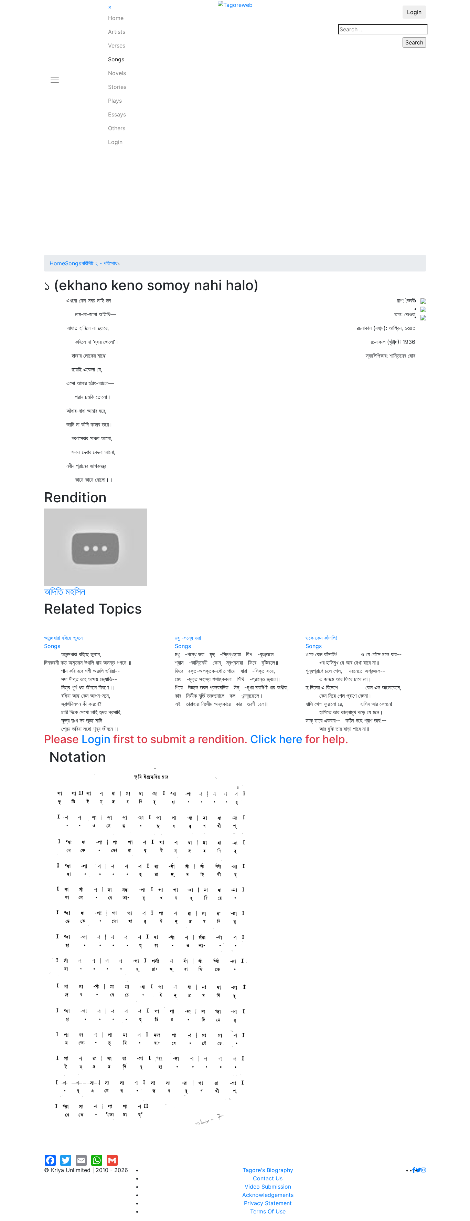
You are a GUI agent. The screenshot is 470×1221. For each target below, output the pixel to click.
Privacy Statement (268, 1203)
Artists (116, 31)
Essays (117, 114)
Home (116, 17)
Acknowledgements (267, 1194)
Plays (115, 100)
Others (116, 128)
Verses (116, 45)
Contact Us (267, 1178)
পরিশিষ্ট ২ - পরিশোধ (99, 263)
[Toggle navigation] (55, 75)
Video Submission (268, 1186)
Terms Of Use (268, 1211)
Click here (276, 739)
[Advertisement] (235, 203)
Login (115, 141)
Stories (117, 86)
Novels (117, 73)
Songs (116, 59)
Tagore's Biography (268, 1170)
